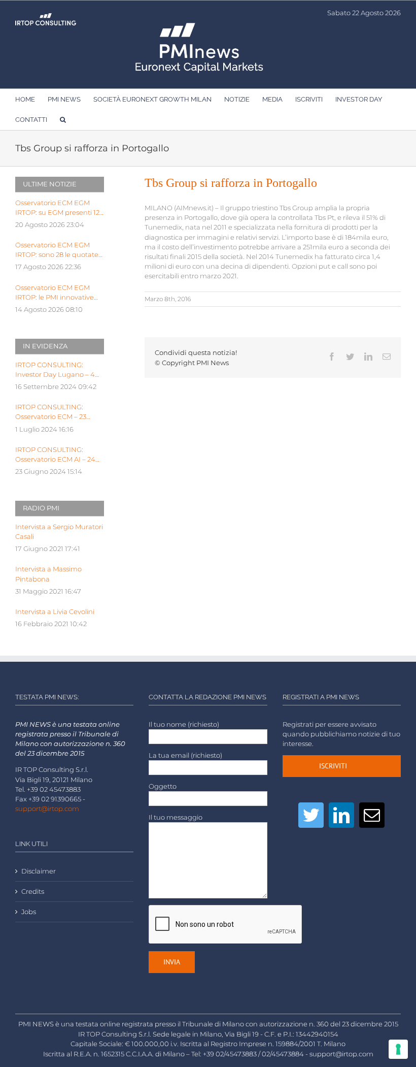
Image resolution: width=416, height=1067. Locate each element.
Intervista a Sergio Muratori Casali (59, 531)
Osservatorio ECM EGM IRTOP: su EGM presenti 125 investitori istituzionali (59, 208)
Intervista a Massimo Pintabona (48, 574)
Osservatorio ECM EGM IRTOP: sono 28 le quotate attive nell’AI (56, 250)
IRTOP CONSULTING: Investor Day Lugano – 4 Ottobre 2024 (55, 370)
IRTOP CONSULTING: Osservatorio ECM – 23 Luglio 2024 (50, 412)
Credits (32, 891)
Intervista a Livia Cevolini (54, 612)
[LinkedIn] (341, 815)
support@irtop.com (47, 809)
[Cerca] (63, 119)
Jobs (28, 912)
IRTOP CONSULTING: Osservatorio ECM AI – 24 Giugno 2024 (55, 455)
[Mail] (372, 815)
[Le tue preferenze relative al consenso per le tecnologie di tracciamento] (398, 1049)
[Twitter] (311, 815)
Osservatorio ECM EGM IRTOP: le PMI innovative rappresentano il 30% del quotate (55, 293)
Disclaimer (38, 871)
